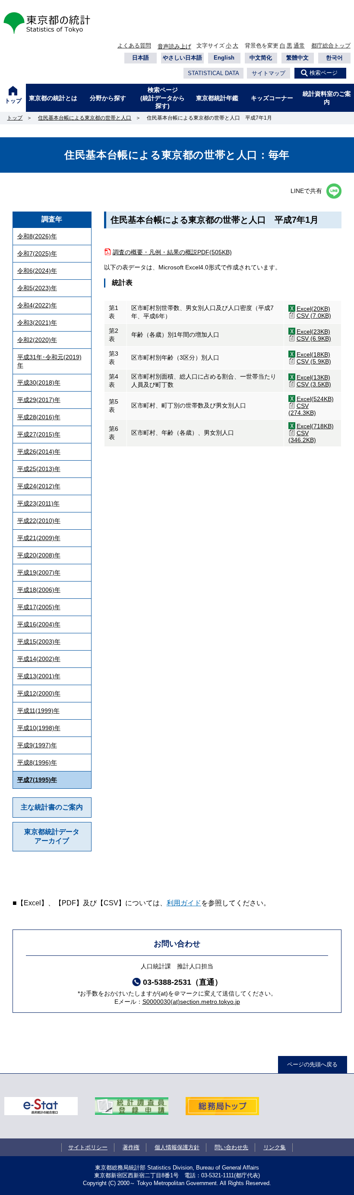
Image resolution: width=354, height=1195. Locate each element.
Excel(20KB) (313, 308)
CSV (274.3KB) (302, 409)
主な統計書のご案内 (52, 807)
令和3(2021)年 (37, 322)
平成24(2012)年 (38, 486)
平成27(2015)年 (38, 434)
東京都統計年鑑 (217, 98)
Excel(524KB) (315, 398)
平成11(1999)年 (38, 710)
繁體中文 (297, 57)
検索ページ (324, 73)
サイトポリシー (87, 1147)
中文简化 (261, 57)
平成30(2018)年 (38, 382)
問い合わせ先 (231, 1147)
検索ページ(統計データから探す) (162, 97)
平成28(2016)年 (38, 417)
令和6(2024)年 (37, 270)
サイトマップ (268, 73)
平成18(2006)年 (38, 589)
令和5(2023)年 (37, 288)
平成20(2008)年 (38, 555)
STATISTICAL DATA (213, 73)
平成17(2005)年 (38, 607)
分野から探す (108, 98)
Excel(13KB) (313, 377)
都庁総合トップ (331, 45)
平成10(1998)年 (38, 727)
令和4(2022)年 (37, 305)
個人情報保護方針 (177, 1147)
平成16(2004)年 (38, 624)
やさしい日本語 (182, 57)
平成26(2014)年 (38, 451)
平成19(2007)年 (38, 572)
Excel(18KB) (313, 354)
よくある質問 (134, 45)
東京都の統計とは (53, 98)
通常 (299, 45)
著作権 (131, 1147)
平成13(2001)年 (38, 676)
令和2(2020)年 (37, 339)
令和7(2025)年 (37, 253)
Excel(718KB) (315, 426)
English (224, 57)
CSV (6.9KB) (314, 338)
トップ (13, 101)
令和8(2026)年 (37, 236)
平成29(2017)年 (38, 399)
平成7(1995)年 (37, 779)
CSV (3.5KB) (314, 384)
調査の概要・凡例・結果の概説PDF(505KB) (172, 252)
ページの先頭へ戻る (312, 1064)
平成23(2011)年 (38, 503)
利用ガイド (184, 903)
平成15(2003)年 (38, 641)
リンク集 (274, 1147)
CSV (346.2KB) (302, 436)
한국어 (334, 57)
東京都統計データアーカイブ (51, 836)
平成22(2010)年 (38, 520)
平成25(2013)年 (38, 468)
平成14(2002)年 (38, 658)
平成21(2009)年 (38, 537)
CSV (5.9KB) (314, 361)
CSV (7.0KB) (314, 315)
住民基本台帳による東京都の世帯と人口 (84, 118)
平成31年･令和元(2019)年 (49, 361)
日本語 (140, 57)
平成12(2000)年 (38, 693)
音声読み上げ (174, 46)
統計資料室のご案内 (327, 97)
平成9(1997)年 (37, 745)
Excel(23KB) (313, 331)
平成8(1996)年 (37, 762)
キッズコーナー (272, 98)
